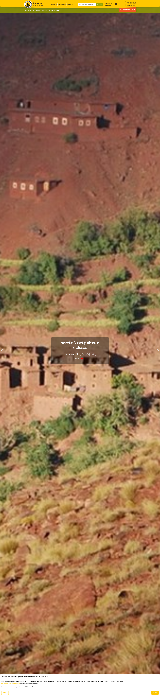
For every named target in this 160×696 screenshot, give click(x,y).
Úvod (25, 10)
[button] (2, 351)
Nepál (77, 355)
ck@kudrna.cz (131, 5)
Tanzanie (44, 10)
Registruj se (108, 3)
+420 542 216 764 (131, 2)
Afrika (38, 10)
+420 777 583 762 (131, 4)
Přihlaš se (108, 5)
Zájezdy (31, 10)
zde (23, 664)
